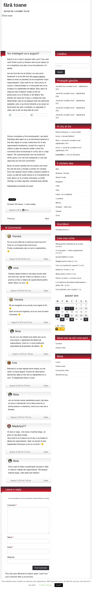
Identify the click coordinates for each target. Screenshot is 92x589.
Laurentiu (60, 155)
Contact (59, 343)
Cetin (58, 186)
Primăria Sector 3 (62, 230)
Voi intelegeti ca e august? (23, 53)
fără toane (15, 5)
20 (67, 316)
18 (57, 316)
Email (10, 547)
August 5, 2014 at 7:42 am (20, 480)
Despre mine (61, 348)
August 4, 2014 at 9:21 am (20, 291)
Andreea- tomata (62, 173)
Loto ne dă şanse (73, 155)
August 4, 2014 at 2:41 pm (21, 322)
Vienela (16, 236)
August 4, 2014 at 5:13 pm (19, 452)
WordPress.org (61, 375)
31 (86, 319)
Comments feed (62, 370)
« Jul (57, 326)
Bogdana (59, 182)
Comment (12, 505)
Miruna (58, 203)
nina (15, 267)
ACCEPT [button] (58, 585)
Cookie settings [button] (45, 585)
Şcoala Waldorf (68, 136)
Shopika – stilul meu (63, 207)
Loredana (59, 198)
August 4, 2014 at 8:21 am (19, 259)
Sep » (62, 326)
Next (47, 218)
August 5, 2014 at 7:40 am (22, 354)
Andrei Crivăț (61, 177)
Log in (58, 362)
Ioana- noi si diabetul (64, 194)
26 (62, 319)
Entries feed (60, 366)
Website (10, 557)
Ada (57, 169)
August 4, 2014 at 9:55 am (19, 386)
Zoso (58, 215)
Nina (27, 210)
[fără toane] (46, 31)
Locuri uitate (76, 132)
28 (72, 319)
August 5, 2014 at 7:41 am (20, 417)
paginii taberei (39, 76)
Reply (46, 259)
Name (10, 537)
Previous (11, 218)
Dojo (57, 190)
